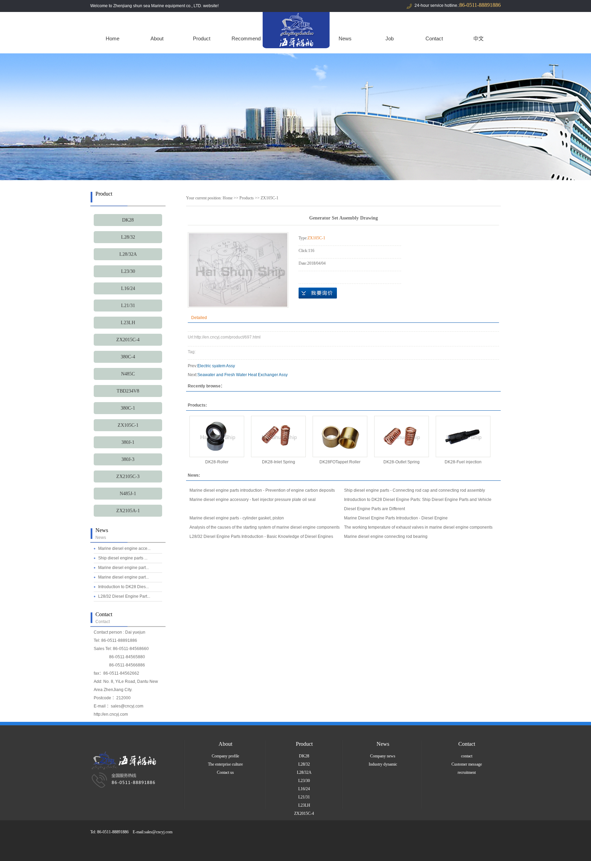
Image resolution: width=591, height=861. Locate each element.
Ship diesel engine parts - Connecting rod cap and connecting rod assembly (414, 490)
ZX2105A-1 (128, 510)
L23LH (128, 322)
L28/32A (128, 254)
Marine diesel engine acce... (124, 548)
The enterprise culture (225, 764)
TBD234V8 (128, 391)
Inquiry (318, 293)
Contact (434, 38)
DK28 (128, 220)
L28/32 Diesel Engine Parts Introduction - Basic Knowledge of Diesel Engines (261, 536)
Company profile (225, 756)
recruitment (467, 772)
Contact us (225, 772)
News (345, 38)
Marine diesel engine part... (123, 567)
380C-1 (128, 408)
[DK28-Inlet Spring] (278, 436)
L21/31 (128, 305)
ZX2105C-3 (128, 476)
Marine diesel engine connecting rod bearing (386, 536)
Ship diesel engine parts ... (122, 558)
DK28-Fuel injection (463, 462)
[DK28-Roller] (216, 436)
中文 (478, 38)
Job (389, 38)
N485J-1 (128, 493)
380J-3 (127, 459)
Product (201, 38)
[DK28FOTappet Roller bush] (340, 436)
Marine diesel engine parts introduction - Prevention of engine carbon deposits (262, 490)
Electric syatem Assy (216, 365)
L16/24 (128, 288)
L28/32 (128, 237)
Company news (382, 756)
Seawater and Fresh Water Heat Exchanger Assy (242, 374)
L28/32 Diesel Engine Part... (124, 596)
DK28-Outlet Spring (401, 462)
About (156, 38)
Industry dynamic (383, 764)
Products (246, 198)
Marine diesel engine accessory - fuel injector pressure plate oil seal (252, 499)
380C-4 (128, 356)
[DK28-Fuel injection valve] (463, 436)
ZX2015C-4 (128, 339)
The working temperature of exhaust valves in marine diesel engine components (418, 527)
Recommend (246, 38)
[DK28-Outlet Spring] (401, 436)
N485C (128, 373)
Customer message (466, 764)
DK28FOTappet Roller (339, 462)
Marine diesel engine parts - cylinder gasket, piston (236, 518)
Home (112, 38)
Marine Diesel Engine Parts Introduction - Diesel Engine (396, 518)
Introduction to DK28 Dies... (123, 586)
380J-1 (127, 442)
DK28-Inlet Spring (278, 462)
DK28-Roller (216, 462)
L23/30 (128, 271)
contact (466, 756)
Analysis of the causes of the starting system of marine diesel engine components (264, 527)
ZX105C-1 (128, 425)
